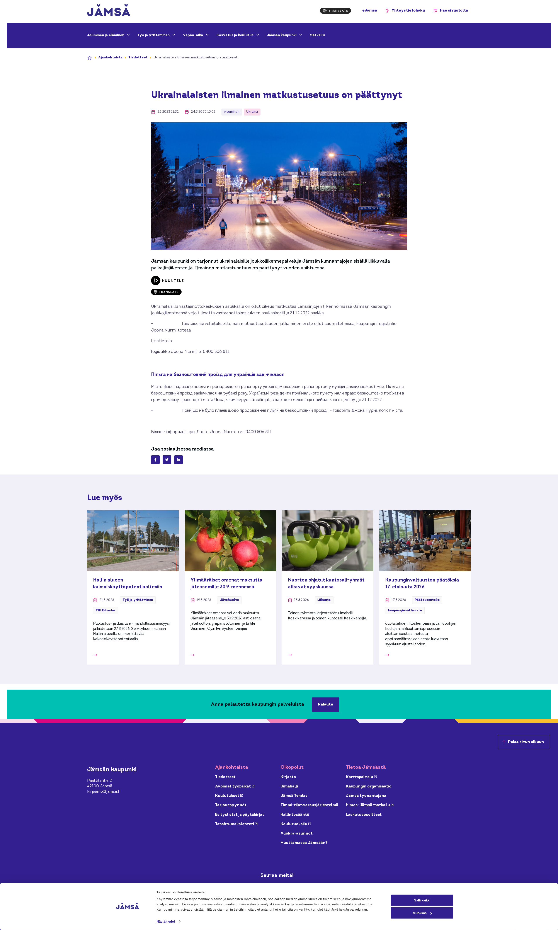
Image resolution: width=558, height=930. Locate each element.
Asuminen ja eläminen (106, 35)
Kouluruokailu (296, 824)
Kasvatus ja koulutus (235, 35)
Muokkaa (420, 913)
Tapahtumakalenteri (236, 824)
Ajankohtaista (110, 57)
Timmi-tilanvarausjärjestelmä (309, 805)
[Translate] (335, 11)
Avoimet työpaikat (234, 786)
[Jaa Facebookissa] (155, 459)
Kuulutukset (229, 796)
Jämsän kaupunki (282, 35)
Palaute (325, 704)
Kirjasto (288, 777)
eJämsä (369, 11)
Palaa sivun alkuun (526, 742)
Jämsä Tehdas (294, 796)
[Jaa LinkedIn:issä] (178, 459)
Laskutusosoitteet (364, 815)
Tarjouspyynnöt (231, 805)
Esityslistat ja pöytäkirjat (239, 815)
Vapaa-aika (193, 35)
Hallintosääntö (295, 815)
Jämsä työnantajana (366, 796)
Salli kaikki (422, 900)
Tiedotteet (138, 57)
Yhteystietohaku (408, 11)
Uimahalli (289, 786)
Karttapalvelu (361, 777)
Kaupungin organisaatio (368, 786)
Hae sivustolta (454, 11)
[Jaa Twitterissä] (167, 459)
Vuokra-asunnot (297, 833)
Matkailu (317, 35)
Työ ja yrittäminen (154, 35)
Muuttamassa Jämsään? (304, 843)
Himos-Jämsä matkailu (369, 805)
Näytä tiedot (166, 921)
